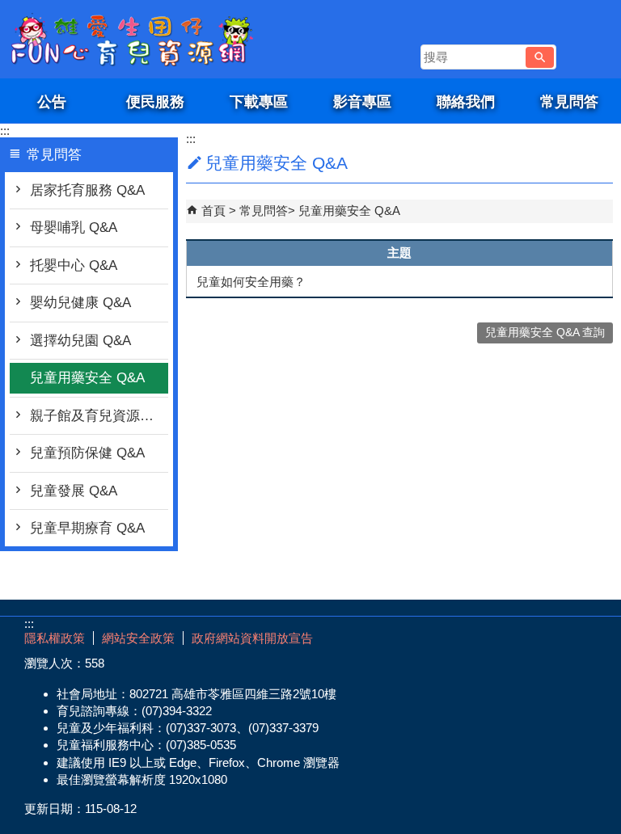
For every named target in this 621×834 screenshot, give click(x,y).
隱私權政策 (54, 638)
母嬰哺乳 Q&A (73, 227)
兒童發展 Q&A (73, 491)
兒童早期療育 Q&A (87, 528)
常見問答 (569, 101)
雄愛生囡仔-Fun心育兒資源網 (136, 39)
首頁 (213, 210)
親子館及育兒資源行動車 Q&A (99, 415)
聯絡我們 (466, 101)
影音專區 (362, 101)
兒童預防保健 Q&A (87, 453)
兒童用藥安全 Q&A (87, 377)
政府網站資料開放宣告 (252, 638)
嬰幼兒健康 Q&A (80, 302)
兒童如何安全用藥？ (251, 282)
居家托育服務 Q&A (87, 190)
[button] (540, 57)
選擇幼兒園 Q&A (80, 340)
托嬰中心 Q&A (73, 265)
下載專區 (259, 101)
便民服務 (155, 101)
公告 (51, 101)
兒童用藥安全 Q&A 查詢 (545, 332)
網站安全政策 (138, 638)
